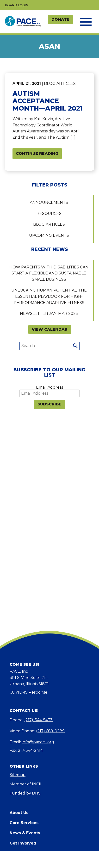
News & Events (25, 833)
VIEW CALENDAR (50, 329)
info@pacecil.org (38, 742)
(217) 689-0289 (50, 731)
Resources (49, 213)
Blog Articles (49, 224)
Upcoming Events (49, 235)
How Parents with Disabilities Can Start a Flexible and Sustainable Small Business (48, 273)
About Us (19, 812)
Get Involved (23, 843)
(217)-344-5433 (38, 720)
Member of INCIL (26, 784)
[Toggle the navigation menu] (85, 22)
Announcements (49, 202)
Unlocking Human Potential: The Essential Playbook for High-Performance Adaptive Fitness (49, 296)
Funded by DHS (25, 793)
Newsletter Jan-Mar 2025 (49, 313)
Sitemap (17, 774)
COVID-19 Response (28, 692)
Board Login (16, 5)
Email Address (49, 387)
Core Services (24, 822)
